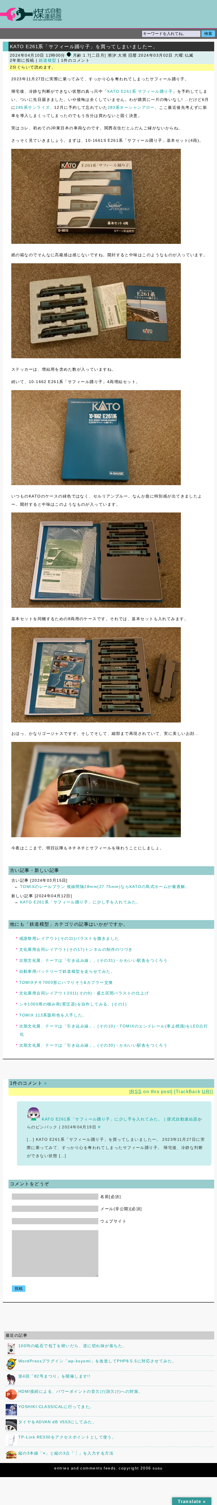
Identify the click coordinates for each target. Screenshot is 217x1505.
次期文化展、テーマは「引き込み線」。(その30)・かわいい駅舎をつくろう (93, 1045)
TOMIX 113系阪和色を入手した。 (53, 1015)
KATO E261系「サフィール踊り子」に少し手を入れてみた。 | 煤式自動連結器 (120, 1119)
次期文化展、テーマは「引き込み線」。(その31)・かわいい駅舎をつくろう (93, 960)
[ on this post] (151, 1091)
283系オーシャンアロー (131, 107)
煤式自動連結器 (108, 14)
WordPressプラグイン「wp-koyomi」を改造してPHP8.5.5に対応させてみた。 (97, 1361)
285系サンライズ (33, 107)
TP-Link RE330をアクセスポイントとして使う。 (67, 1437)
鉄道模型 (48, 60)
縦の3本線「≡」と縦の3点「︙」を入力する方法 (66, 1453)
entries (61, 1468)
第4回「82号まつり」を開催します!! (54, 1376)
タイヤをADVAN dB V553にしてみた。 (57, 1422)
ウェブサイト (113, 1221)
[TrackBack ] (193, 1091)
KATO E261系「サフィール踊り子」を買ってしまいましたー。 (84, 46)
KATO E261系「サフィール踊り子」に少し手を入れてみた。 (80, 902)
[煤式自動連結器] (108, 14)
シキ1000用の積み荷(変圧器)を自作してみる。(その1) (73, 1004)
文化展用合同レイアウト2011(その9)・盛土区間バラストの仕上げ (84, 993)
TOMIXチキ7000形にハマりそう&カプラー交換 (66, 982)
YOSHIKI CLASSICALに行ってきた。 (56, 1406)
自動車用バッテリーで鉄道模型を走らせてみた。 (67, 971)
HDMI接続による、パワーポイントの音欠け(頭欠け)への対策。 (80, 1391)
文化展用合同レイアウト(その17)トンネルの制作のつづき (76, 949)
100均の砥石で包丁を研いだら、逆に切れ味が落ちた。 (72, 1345)
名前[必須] (110, 1196)
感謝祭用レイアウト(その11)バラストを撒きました (69, 938)
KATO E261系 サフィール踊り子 (140, 91)
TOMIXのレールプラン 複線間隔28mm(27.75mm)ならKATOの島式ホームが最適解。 (105, 886)
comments (91, 1468)
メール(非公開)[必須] (121, 1208)
